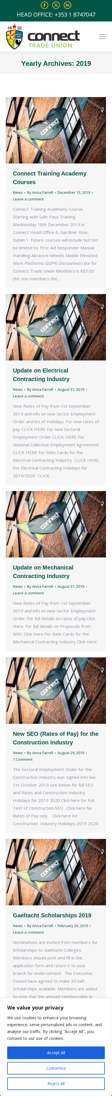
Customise (56, 1068)
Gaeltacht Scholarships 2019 (52, 915)
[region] (56, 1047)
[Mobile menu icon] (102, 37)
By (40, 192)
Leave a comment (28, 199)
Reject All (56, 1083)
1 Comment (22, 759)
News (18, 192)
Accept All (56, 1052)
